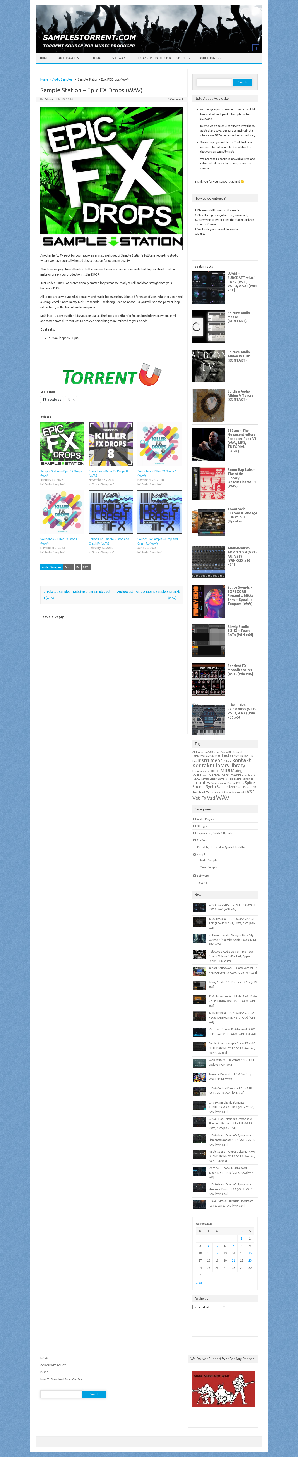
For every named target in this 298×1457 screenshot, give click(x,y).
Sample (201, 854)
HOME (44, 1358)
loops (214, 770)
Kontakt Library (210, 765)
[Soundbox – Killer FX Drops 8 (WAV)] (111, 444)
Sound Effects (236, 783)
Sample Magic (226, 778)
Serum (215, 783)
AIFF (194, 751)
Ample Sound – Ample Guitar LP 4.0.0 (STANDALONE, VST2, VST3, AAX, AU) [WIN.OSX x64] (232, 1156)
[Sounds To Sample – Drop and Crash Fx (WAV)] (159, 512)
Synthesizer (226, 787)
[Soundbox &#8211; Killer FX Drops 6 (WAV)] (62, 512)
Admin (48, 99)
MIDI (225, 770)
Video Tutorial (237, 792)
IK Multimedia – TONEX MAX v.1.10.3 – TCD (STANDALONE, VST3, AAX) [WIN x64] (232, 923)
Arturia (202, 751)
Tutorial (95, 58)
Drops (69, 567)
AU (209, 752)
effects (224, 755)
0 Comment (175, 99)
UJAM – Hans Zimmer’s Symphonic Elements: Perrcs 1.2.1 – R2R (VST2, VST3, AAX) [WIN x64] (231, 1123)
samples (201, 782)
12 (216, 1253)
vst (251, 791)
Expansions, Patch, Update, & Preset (163, 58)
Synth (211, 786)
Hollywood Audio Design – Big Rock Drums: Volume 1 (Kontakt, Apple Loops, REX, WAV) (231, 956)
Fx (77, 567)
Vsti (211, 798)
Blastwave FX (236, 751)
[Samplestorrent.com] (149, 52)
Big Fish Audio (219, 752)
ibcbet (194, 1418)
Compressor (198, 756)
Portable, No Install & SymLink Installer (221, 847)
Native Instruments (225, 775)
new (244, 775)
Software (119, 58)
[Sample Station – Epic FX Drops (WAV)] (62, 444)
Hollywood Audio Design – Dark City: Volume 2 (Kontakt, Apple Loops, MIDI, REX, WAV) (233, 940)
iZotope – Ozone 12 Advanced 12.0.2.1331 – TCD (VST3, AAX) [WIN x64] (231, 1172)
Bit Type (202, 826)
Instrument (209, 760)
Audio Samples (68, 58)
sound (224, 783)
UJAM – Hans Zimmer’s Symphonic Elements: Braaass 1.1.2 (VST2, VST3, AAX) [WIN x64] (232, 1140)
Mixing (236, 770)
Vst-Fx (199, 798)
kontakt (241, 760)
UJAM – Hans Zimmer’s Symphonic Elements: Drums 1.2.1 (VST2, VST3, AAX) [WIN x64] (231, 1189)
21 (233, 1260)
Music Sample (208, 867)
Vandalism (223, 792)
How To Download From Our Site (61, 1379)
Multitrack (200, 775)
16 (250, 1253)
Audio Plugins (209, 58)
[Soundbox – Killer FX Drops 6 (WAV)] (159, 444)
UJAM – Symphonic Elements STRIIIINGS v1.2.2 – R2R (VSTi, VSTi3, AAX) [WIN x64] (231, 1107)
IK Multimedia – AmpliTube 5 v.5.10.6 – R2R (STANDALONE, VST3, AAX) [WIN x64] (233, 1001)
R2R (251, 775)
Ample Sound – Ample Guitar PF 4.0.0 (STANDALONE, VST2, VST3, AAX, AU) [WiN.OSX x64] (232, 1048)
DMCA (44, 1372)
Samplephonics (244, 778)
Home (44, 58)
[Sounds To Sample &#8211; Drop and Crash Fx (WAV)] (111, 512)
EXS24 (236, 755)
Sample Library (209, 779)
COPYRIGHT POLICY (53, 1365)
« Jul (199, 1283)
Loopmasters (200, 771)
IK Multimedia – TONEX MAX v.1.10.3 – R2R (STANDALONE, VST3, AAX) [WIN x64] (232, 1017)
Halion (244, 755)
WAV (86, 567)
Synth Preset (243, 787)
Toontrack (199, 792)
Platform (202, 840)
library (237, 765)
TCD (253, 787)
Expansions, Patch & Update (215, 833)
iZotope (227, 761)
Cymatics (211, 755)
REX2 (196, 778)
